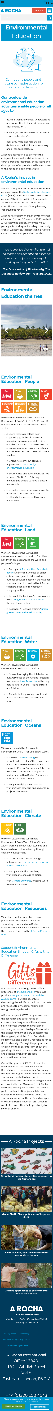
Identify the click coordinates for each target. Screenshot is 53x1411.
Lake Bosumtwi (28, 681)
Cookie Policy (23, 1334)
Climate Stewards (21, 881)
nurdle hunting (27, 758)
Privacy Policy (10, 1334)
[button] (2, 2)
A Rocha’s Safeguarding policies (16, 1340)
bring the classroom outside (28, 600)
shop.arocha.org (26, 992)
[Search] (49, 18)
